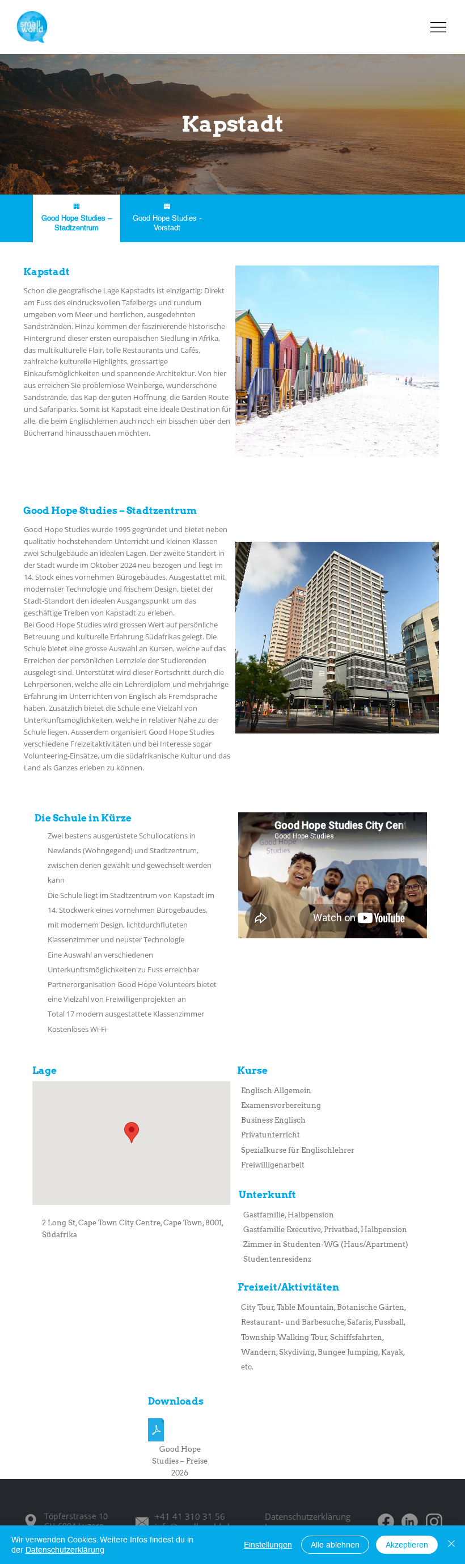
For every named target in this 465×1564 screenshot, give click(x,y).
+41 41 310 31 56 (190, 1516)
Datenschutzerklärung (307, 1516)
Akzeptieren (407, 1544)
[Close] (451, 1545)
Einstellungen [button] (268, 1544)
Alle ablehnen (335, 1544)
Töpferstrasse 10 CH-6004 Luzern (76, 1521)
